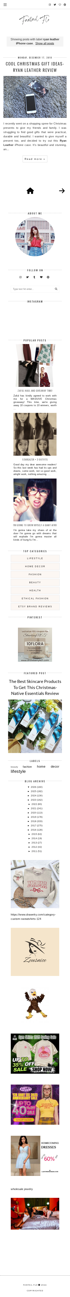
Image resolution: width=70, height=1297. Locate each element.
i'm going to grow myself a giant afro (35, 525)
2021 (34, 808)
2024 (34, 795)
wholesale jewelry (22, 1189)
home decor (35, 566)
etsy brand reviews (35, 606)
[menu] (5, 4)
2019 (34, 817)
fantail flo (30, 1285)
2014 (35, 838)
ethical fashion (35, 598)
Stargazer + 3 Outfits (35, 459)
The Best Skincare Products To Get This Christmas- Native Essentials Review (35, 687)
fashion (35, 574)
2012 (35, 847)
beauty (35, 582)
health (35, 590)
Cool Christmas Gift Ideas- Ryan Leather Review (35, 66)
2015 (35, 834)
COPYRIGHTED (35, 1291)
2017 (34, 825)
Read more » (35, 158)
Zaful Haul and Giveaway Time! (35, 390)
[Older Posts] (62, 191)
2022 (35, 804)
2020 (34, 813)
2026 (34, 787)
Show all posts (44, 43)
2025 (34, 791)
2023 (34, 800)
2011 (35, 851)
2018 (34, 821)
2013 (35, 842)
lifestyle (35, 558)
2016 (34, 830)
